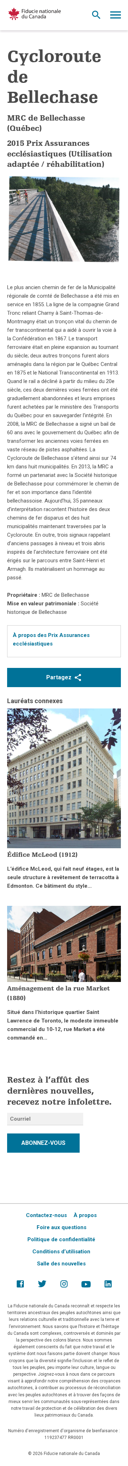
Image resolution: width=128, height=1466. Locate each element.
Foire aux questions (61, 1227)
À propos (85, 1215)
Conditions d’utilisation (61, 1251)
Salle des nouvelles (61, 1263)
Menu (115, 16)
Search (96, 16)
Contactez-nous (46, 1215)
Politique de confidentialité (61, 1239)
